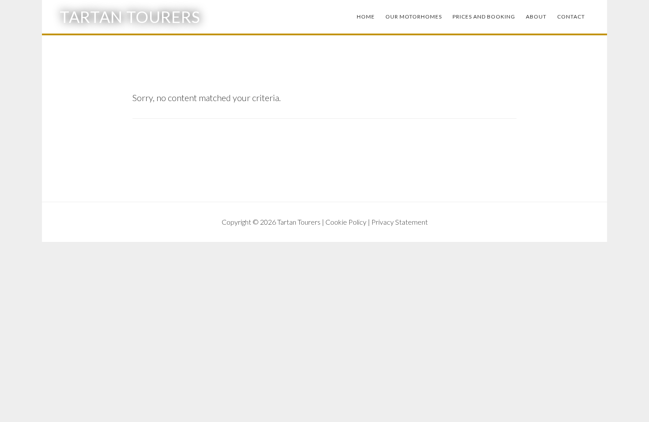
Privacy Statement (399, 222)
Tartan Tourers (130, 16)
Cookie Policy (345, 222)
